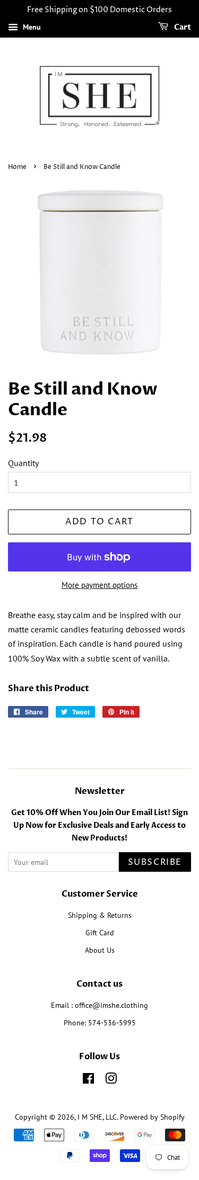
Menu (31, 27)
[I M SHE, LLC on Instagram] (111, 1080)
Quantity (23, 463)
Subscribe (155, 862)
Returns (119, 915)
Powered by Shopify (152, 1117)
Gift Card (99, 932)
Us (111, 950)
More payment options (99, 585)
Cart (181, 27)
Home (17, 167)
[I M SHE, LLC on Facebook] (88, 1080)
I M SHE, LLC (97, 1117)
